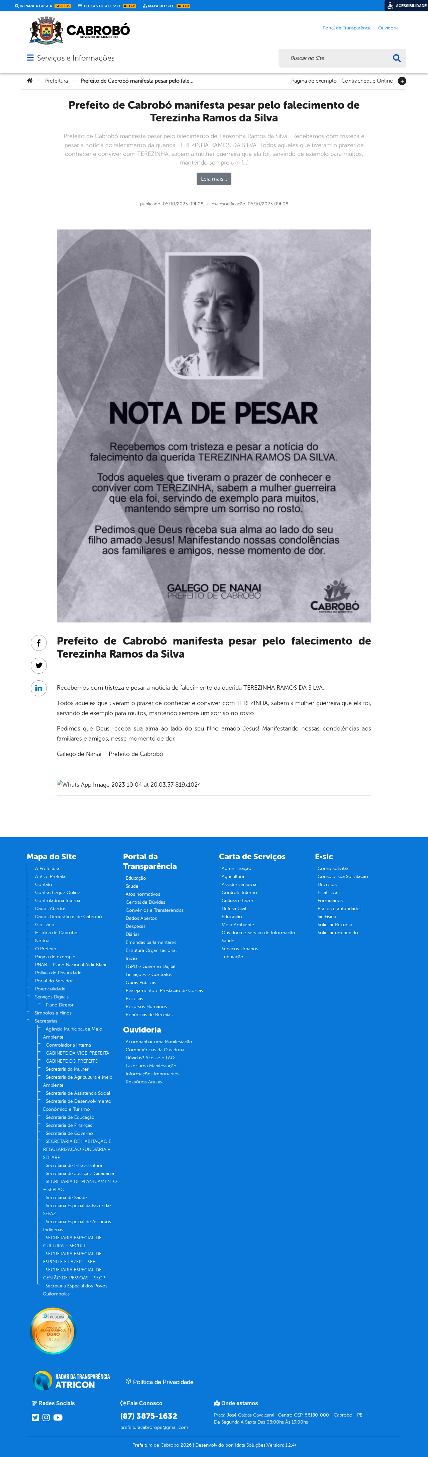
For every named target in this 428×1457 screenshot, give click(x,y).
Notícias (43, 940)
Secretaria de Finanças (69, 1125)
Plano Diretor (60, 1004)
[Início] (29, 81)
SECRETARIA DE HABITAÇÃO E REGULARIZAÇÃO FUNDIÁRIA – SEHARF (77, 1149)
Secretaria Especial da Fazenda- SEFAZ (77, 1209)
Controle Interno (239, 892)
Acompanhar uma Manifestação (159, 1041)
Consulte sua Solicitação (343, 876)
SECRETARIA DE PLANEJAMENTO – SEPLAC (80, 1185)
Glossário (45, 924)
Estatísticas (328, 892)
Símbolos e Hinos (53, 1012)
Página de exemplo (314, 80)
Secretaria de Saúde (66, 1197)
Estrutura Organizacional (151, 950)
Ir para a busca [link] (44, 6)
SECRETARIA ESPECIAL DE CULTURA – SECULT (72, 1241)
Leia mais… (214, 179)
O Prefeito (46, 948)
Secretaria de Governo (69, 1133)
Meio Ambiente (238, 924)
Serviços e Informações (75, 58)
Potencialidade (50, 988)
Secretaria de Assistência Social (78, 1093)
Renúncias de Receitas (149, 1014)
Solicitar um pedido (338, 932)
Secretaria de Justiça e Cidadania (80, 1173)
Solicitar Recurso (335, 924)
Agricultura (233, 876)
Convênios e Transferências (155, 910)
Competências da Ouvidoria (155, 1049)
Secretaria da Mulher (67, 1069)
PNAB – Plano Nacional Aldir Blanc (71, 964)
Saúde (132, 886)
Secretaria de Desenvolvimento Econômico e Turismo (77, 1105)
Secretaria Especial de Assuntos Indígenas (77, 1225)
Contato (43, 884)
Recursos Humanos (146, 1006)
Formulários (330, 900)
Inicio (131, 958)
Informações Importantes (152, 1073)
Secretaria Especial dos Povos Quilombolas (75, 1289)
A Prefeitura (47, 868)
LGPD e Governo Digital (150, 966)
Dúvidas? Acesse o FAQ (150, 1057)
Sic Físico (327, 916)
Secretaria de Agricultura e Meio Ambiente (78, 1081)
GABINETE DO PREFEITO (72, 1061)
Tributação (232, 956)
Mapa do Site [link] (168, 6)
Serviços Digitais (52, 996)
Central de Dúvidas (145, 902)
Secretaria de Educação (70, 1117)
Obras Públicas (141, 982)
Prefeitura (56, 81)
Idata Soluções (250, 1445)
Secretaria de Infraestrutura (74, 1165)
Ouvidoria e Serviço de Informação (258, 932)
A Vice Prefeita (50, 876)
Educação (136, 878)
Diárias (132, 934)
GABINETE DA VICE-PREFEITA (77, 1053)
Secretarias (46, 1021)
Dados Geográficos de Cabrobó (68, 916)
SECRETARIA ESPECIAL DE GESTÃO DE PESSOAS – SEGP (74, 1273)
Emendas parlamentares (151, 942)
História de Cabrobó (56, 932)
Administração (236, 868)
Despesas (135, 926)
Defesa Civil (234, 908)
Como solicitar (333, 868)
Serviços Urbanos (240, 948)
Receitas (134, 998)
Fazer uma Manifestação (151, 1065)
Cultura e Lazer (237, 900)
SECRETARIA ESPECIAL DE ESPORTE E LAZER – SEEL (72, 1257)
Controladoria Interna (57, 900)
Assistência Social (239, 884)
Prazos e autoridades (339, 908)
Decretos (327, 884)
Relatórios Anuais (144, 1081)
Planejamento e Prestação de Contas (164, 990)
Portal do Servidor (54, 980)
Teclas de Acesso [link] (108, 6)
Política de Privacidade (58, 972)
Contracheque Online (367, 80)
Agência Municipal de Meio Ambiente (72, 1033)
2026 (185, 1445)
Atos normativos (143, 894)
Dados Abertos (50, 908)
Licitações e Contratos (149, 974)
